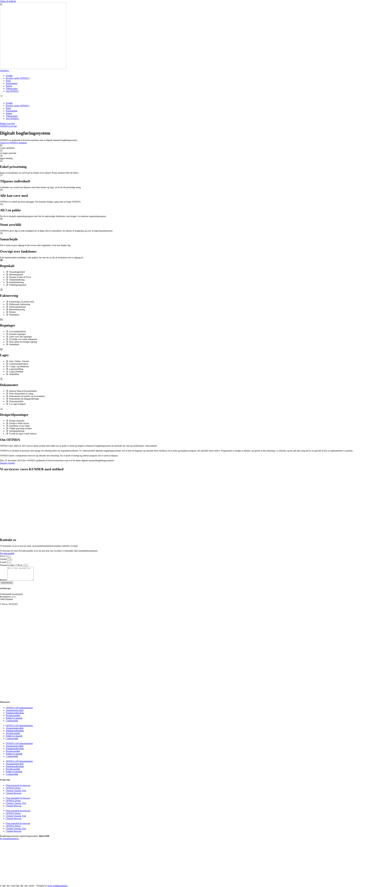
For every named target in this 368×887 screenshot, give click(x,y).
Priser (8, 81)
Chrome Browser (13, 793)
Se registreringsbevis (9, 838)
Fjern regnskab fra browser (18, 785)
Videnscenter (12, 88)
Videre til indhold (8, 1)
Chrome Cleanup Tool (16, 790)
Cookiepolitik (12, 720)
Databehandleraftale (15, 713)
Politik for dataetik (14, 718)
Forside (9, 75)
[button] (2, 97)
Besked (3, 580)
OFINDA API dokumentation (19, 707)
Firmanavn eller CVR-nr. (11, 565)
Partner (9, 86)
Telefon (3, 559)
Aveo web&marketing (57, 885)
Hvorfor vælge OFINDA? (18, 78)
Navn (3, 556)
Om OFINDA (12, 91)
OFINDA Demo (13, 788)
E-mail (3, 562)
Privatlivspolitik (13, 715)
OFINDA (4, 70)
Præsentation (11, 83)
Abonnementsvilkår (15, 710)
